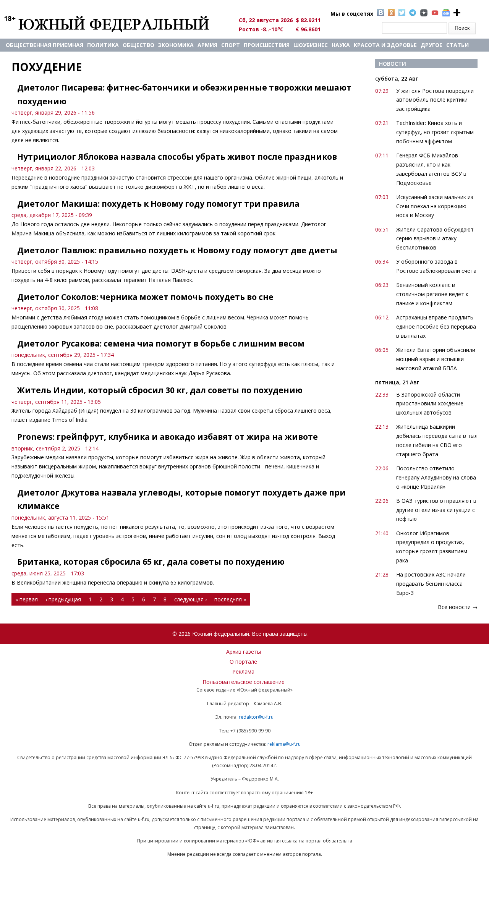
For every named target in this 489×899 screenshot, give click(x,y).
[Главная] (115, 23)
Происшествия (267, 45)
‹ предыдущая (63, 599)
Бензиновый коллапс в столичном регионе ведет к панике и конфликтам (432, 294)
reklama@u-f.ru (284, 744)
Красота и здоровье (385, 45)
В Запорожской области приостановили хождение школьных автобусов (429, 403)
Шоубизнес (310, 45)
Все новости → (458, 607)
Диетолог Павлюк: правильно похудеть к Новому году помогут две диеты (177, 250)
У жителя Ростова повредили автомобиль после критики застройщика (435, 100)
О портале (243, 661)
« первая (26, 599)
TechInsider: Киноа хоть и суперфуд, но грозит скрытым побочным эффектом (435, 132)
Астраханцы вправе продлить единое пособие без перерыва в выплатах (436, 326)
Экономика (176, 45)
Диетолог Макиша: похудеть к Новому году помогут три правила (158, 203)
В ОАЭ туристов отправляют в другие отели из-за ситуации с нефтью (436, 510)
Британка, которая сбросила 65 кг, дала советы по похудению (151, 561)
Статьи (457, 45)
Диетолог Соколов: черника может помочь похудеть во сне (145, 297)
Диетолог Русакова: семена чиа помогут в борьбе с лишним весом (160, 343)
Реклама (243, 671)
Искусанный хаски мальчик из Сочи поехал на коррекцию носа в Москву (434, 206)
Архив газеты (243, 651)
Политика (103, 45)
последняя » (230, 599)
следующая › (190, 599)
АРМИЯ (207, 45)
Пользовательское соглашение (243, 681)
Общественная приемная (44, 45)
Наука (341, 45)
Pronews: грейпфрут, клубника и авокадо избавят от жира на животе (167, 436)
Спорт (230, 45)
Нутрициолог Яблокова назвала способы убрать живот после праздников (177, 156)
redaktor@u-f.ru (256, 717)
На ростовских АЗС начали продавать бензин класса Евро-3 (431, 583)
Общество (138, 45)
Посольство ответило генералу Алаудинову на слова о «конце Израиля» (436, 477)
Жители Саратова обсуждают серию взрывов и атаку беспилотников (435, 238)
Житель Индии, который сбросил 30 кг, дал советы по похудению (160, 390)
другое (431, 45)
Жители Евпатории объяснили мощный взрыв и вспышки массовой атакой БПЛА (435, 359)
